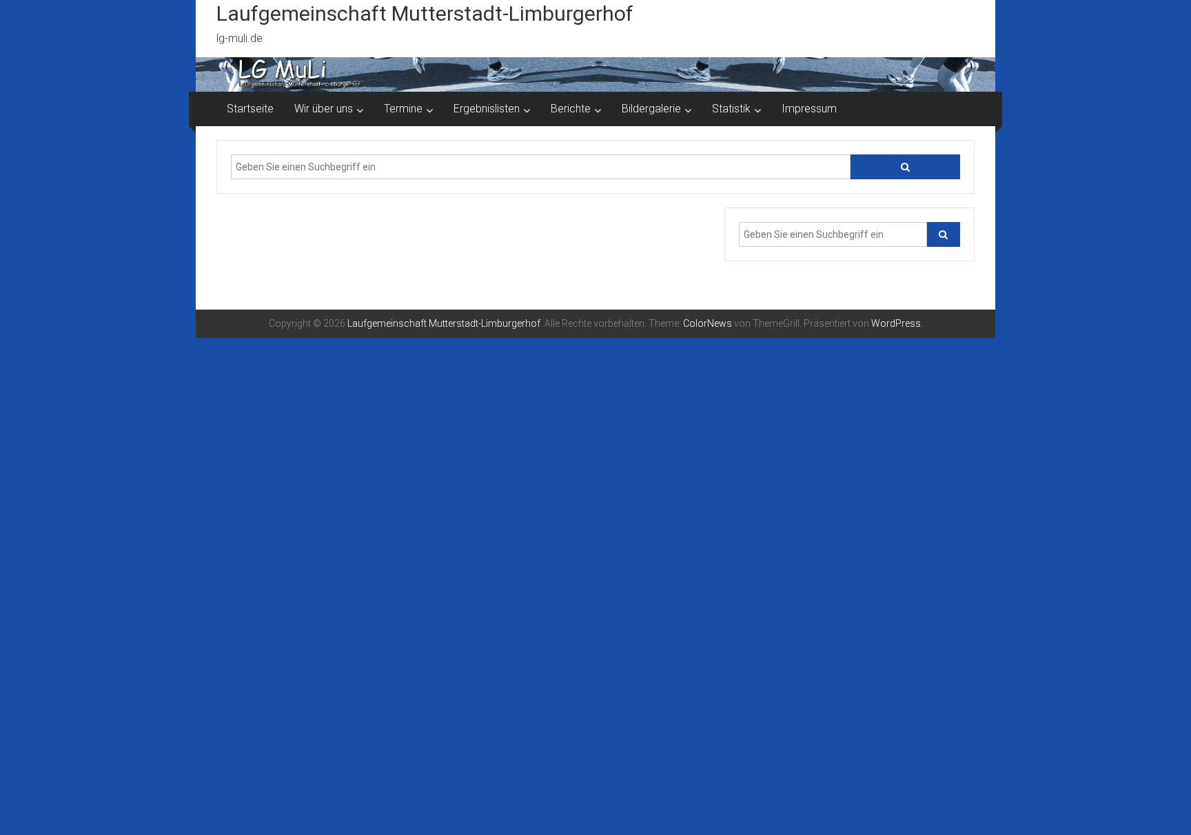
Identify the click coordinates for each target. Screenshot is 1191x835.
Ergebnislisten (487, 108)
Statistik (731, 108)
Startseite (250, 108)
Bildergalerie (651, 108)
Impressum (809, 108)
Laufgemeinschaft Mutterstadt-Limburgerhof (424, 13)
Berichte (571, 108)
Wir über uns (323, 108)
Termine (403, 108)
